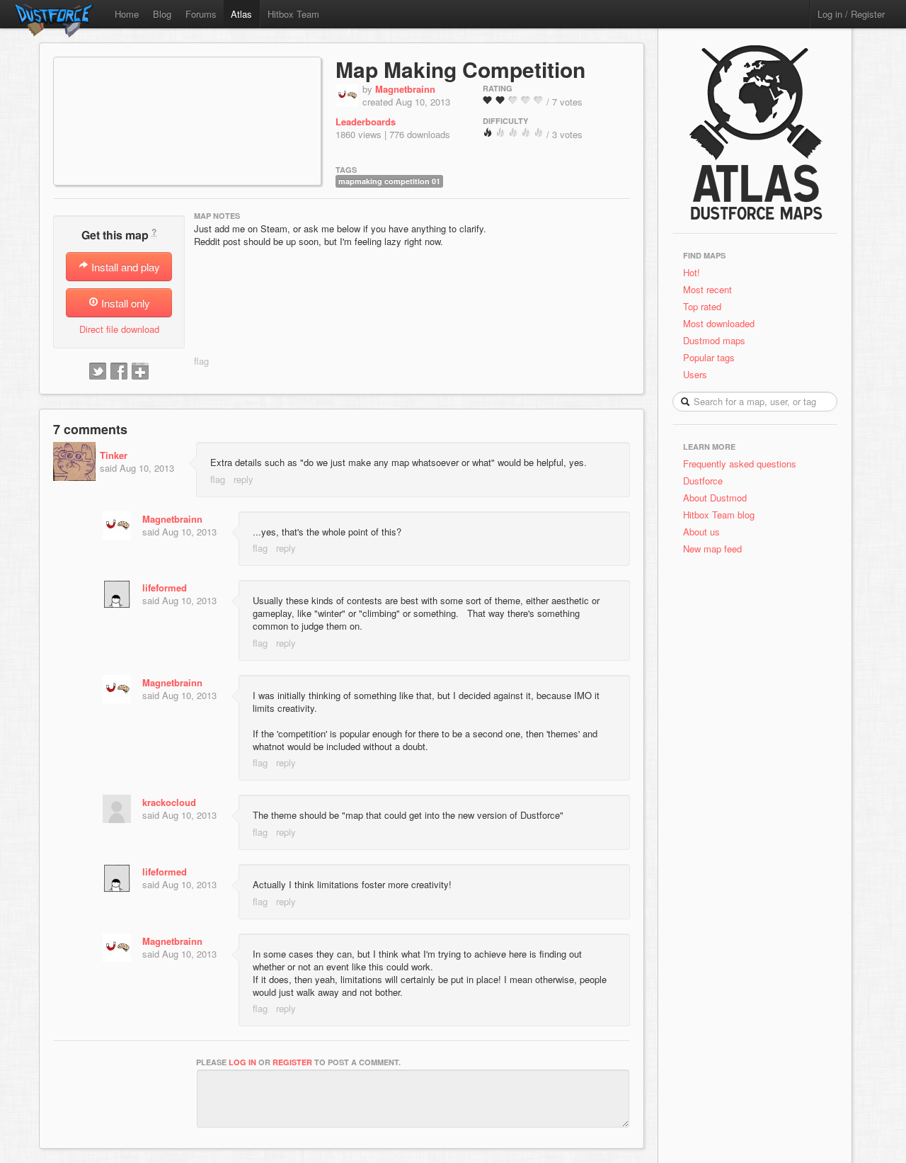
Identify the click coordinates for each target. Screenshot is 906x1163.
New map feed (715, 548)
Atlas (241, 14)
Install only (124, 302)
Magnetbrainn (405, 89)
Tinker (113, 455)
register (292, 1062)
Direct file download (119, 329)
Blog (162, 14)
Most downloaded (719, 323)
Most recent (707, 289)
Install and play (124, 266)
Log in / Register (851, 14)
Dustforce (703, 480)
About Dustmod (715, 497)
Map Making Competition (460, 69)
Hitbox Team (293, 14)
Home (127, 14)
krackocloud (169, 802)
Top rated (702, 306)
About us (701, 531)
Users (695, 374)
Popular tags (709, 357)
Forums (201, 14)
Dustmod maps (714, 340)
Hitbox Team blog (719, 514)
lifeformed (164, 587)
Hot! (691, 272)
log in (242, 1062)
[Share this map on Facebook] (119, 372)
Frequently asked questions (739, 463)
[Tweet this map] (97, 372)
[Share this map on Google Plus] (140, 372)
